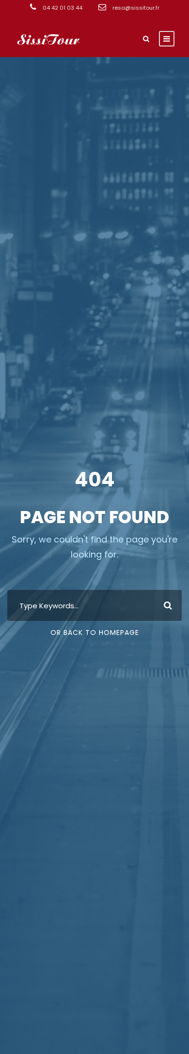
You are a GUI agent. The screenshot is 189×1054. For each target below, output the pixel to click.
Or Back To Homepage (94, 632)
